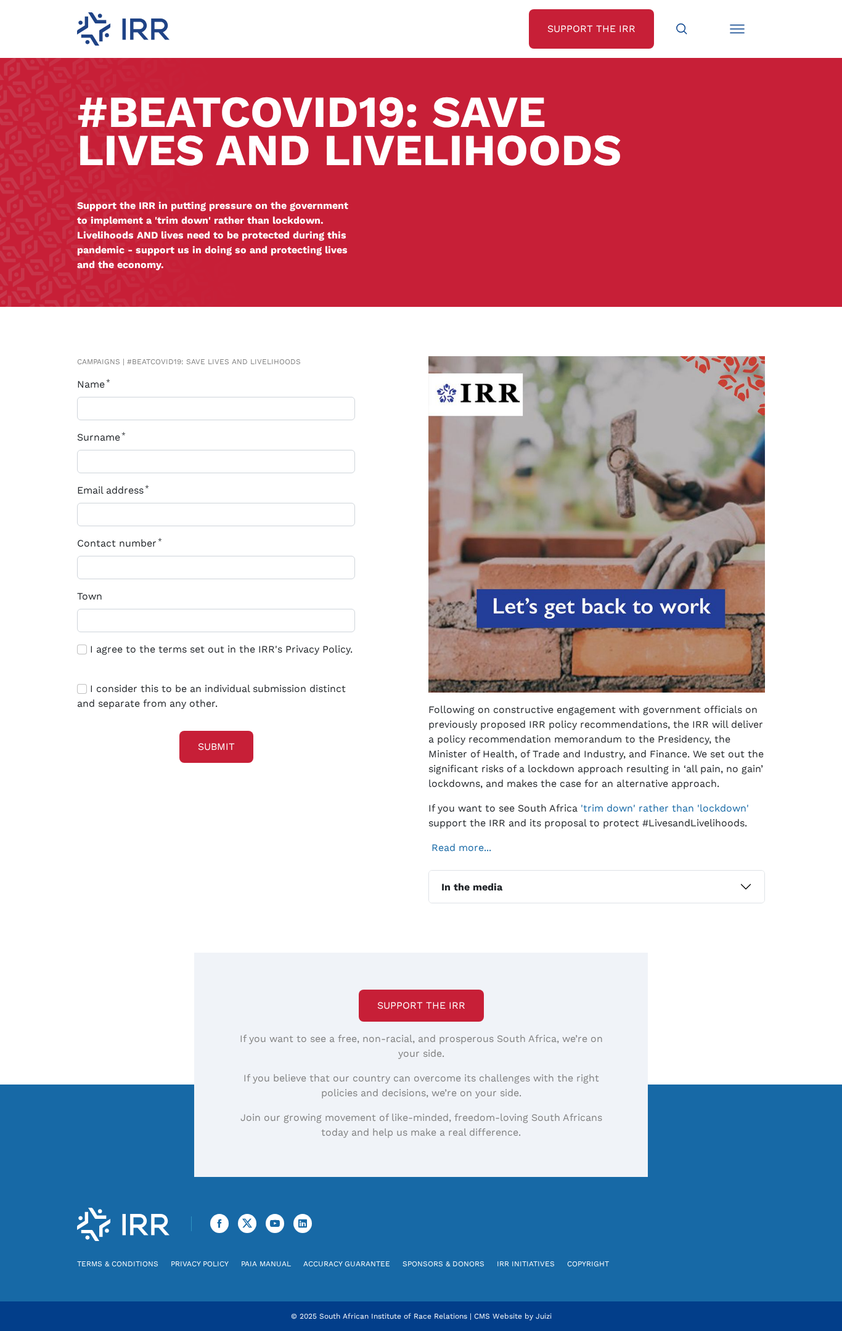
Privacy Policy (200, 1264)
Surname (100, 437)
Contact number (118, 543)
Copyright (588, 1264)
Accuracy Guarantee (346, 1264)
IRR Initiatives (526, 1264)
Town (89, 596)
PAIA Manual (266, 1264)
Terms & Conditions (117, 1264)
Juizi (544, 1316)
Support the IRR (421, 1005)
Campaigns (98, 361)
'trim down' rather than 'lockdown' (665, 808)
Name (92, 384)
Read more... (461, 847)
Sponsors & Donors (443, 1264)
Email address (112, 490)
